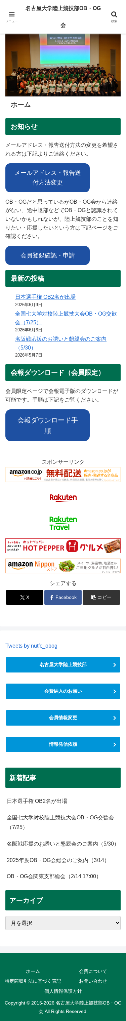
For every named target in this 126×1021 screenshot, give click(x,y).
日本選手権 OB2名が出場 (45, 297)
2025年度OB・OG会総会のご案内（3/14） (58, 860)
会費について (93, 971)
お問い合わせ (93, 981)
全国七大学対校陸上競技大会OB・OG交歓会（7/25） (60, 822)
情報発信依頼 (63, 744)
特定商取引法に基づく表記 (33, 981)
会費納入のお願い (63, 691)
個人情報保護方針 (63, 991)
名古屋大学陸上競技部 (63, 664)
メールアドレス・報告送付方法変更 (47, 177)
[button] (101, 597)
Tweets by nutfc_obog (31, 646)
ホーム (33, 971)
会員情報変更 (63, 717)
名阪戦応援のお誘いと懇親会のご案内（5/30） (63, 844)
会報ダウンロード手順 (47, 425)
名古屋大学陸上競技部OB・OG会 (63, 16)
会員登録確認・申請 (47, 255)
